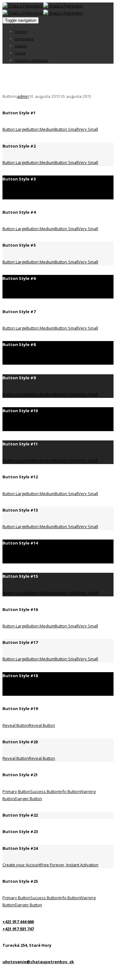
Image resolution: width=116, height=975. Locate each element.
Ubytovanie (24, 38)
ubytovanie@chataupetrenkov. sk (38, 961)
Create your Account (50, 865)
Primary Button (16, 791)
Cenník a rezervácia (31, 60)
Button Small (66, 129)
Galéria (21, 45)
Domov (21, 31)
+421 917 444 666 (18, 921)
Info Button (69, 791)
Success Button (44, 791)
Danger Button (28, 798)
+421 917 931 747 (18, 929)
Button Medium (40, 129)
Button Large (14, 129)
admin (23, 96)
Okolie (20, 53)
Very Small (88, 129)
